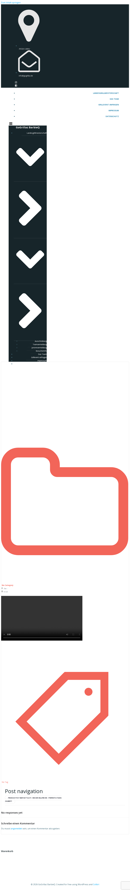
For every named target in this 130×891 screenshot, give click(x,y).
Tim (5, 588)
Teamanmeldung (40, 344)
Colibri (96, 884)
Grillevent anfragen (108, 104)
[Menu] (65, 123)
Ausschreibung (41, 341)
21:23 (6, 592)
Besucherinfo (41, 351)
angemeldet (16, 828)
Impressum (114, 110)
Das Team (114, 99)
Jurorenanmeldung (39, 347)
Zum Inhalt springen (11, 2)
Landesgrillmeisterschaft (106, 93)
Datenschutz (112, 116)
